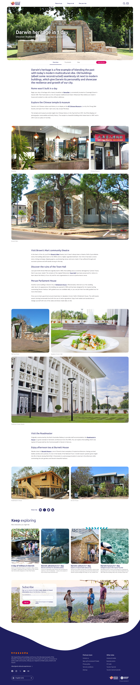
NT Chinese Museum (74, 106)
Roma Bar (66, 92)
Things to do (70, 3)
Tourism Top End (111, 667)
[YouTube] (24, 671)
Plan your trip (82, 3)
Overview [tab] (55, 62)
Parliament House (61, 285)
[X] (44, 509)
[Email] (52, 509)
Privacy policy (86, 664)
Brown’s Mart (55, 254)
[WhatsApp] (48, 509)
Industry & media (111, 658)
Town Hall (73, 273)
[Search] (124, 3)
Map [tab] (78, 62)
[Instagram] (16, 671)
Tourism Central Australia (113, 670)
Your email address (26, 594)
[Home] (15, 3)
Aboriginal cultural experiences (21, 666)
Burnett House (46, 451)
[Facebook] (40, 509)
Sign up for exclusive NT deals (91, 661)
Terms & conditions (88, 667)
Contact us (86, 658)
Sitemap (85, 670)
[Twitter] (20, 671)
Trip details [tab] (68, 62)
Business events (111, 661)
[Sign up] (127, 3)
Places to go (58, 3)
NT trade (109, 664)
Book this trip (101, 62)
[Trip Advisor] (28, 671)
